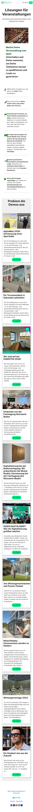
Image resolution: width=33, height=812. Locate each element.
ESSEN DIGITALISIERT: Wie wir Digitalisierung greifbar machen (15, 529)
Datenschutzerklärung (18, 791)
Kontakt (12, 801)
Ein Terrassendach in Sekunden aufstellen (14, 296)
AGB (9, 791)
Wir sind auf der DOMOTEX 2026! (12, 357)
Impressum (16, 793)
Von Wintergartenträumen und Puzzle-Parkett (16, 584)
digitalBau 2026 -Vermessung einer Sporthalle (12, 234)
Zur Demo (16, 259)
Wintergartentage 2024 (15, 697)
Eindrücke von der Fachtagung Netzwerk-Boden (15, 414)
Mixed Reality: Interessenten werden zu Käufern (16, 643)
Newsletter (19, 801)
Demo (30, 2)
